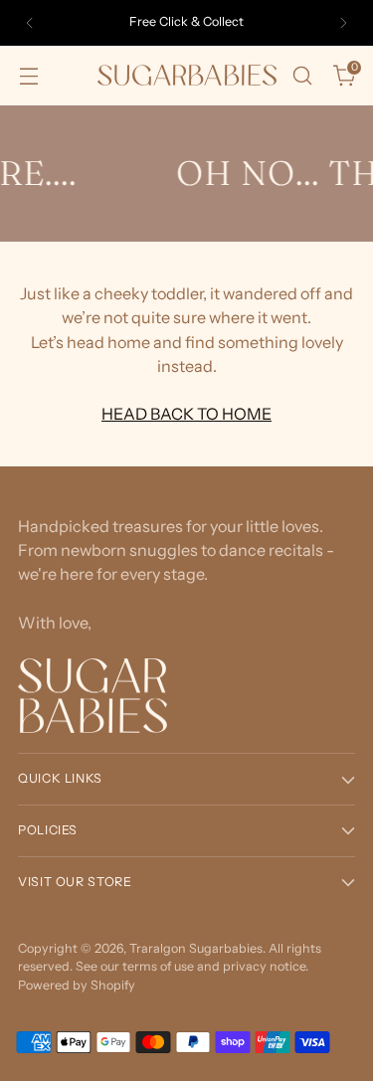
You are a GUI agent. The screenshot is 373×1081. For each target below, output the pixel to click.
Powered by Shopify (76, 985)
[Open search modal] (301, 75)
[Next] (343, 23)
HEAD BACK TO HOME (186, 414)
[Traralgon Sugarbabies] (187, 75)
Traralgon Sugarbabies (196, 948)
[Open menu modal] (28, 75)
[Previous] (30, 23)
